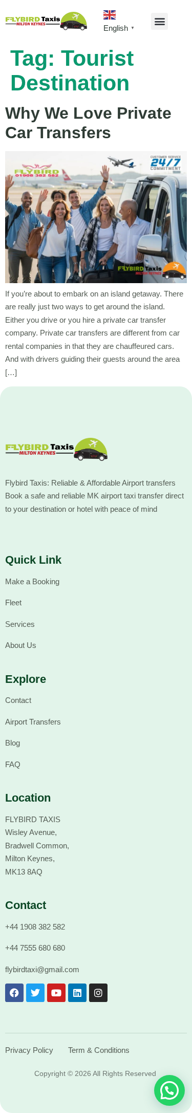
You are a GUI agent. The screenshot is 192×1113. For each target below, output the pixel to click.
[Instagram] (98, 993)
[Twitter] (35, 993)
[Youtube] (56, 993)
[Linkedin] (77, 993)
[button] (159, 21)
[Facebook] (14, 993)
